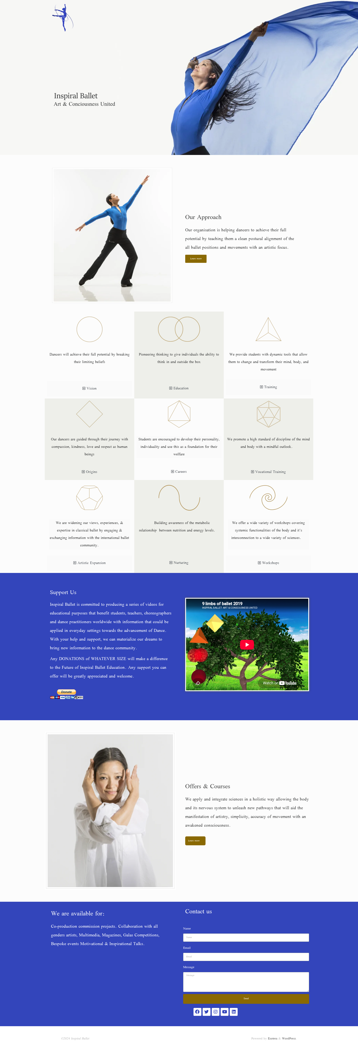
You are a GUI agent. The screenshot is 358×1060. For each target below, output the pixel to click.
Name (187, 928)
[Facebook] (197, 1012)
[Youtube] (225, 1012)
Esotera (272, 1038)
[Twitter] (206, 1012)
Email (187, 948)
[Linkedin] (234, 1012)
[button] (196, 259)
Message (188, 967)
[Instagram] (216, 1012)
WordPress (289, 1038)
